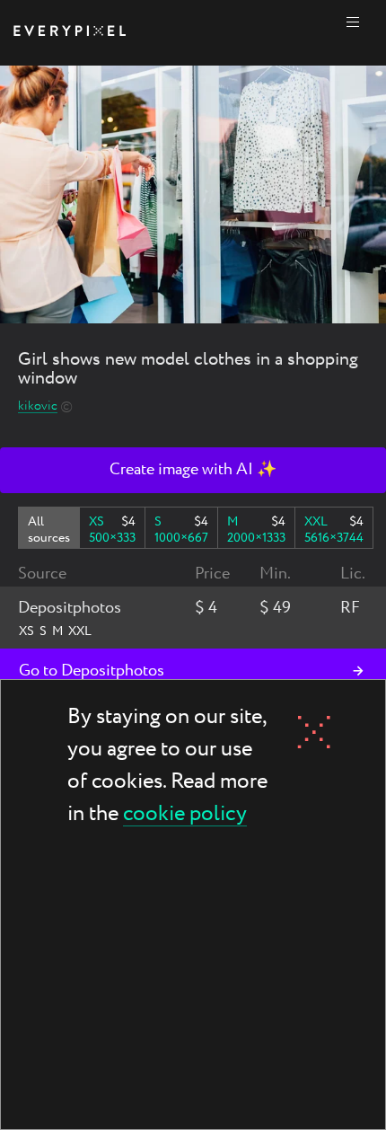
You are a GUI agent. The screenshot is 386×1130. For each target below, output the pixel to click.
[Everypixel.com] (69, 32)
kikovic (37, 406)
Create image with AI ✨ (193, 469)
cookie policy (185, 815)
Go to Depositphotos (91, 671)
